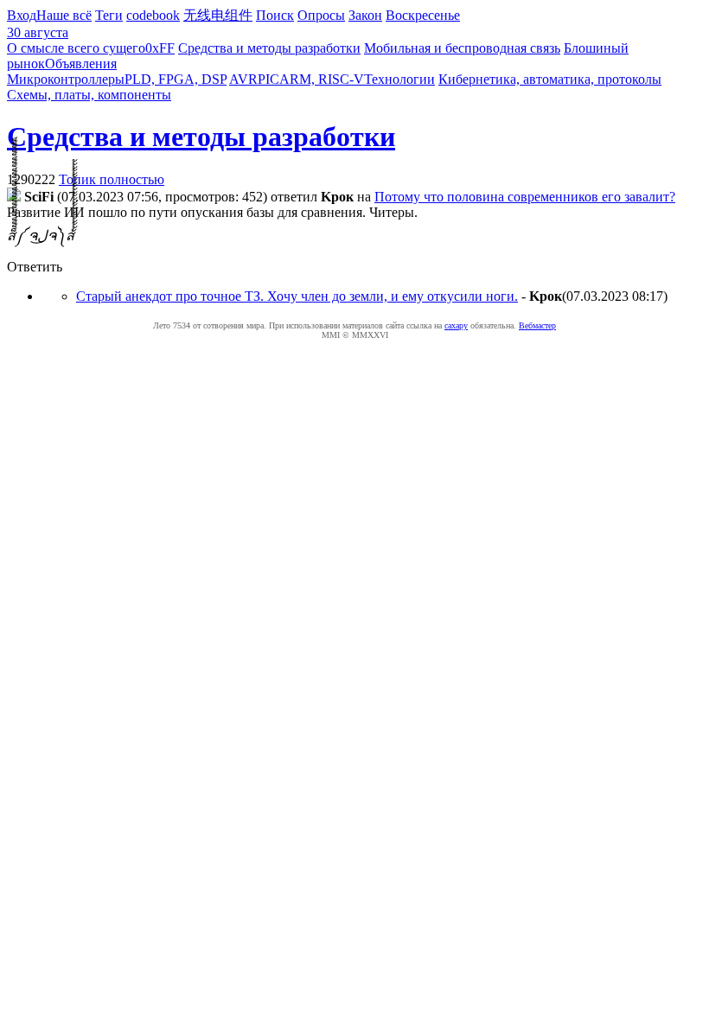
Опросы (321, 15)
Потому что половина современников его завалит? (524, 196)
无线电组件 (217, 15)
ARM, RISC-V (321, 79)
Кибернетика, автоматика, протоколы (549, 79)
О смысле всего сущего (76, 48)
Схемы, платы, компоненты (89, 94)
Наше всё (64, 15)
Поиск (275, 15)
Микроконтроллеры (66, 79)
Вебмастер (537, 325)
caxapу (456, 325)
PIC (268, 79)
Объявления (81, 63)
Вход (21, 15)
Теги (109, 15)
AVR (243, 79)
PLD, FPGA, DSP (176, 79)
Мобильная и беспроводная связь (462, 48)
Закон (365, 15)
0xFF (160, 48)
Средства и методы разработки (269, 48)
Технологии (399, 79)
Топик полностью (111, 179)
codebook (153, 15)
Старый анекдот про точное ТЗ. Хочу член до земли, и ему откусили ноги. (297, 296)
